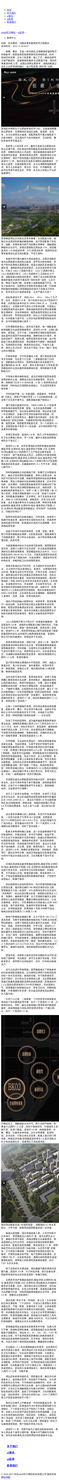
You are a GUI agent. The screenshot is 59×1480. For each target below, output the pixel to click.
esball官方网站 (8, 32)
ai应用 (10, 19)
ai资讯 (10, 16)
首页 (9, 10)
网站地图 (5, 1477)
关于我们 (11, 13)
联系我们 (11, 22)
